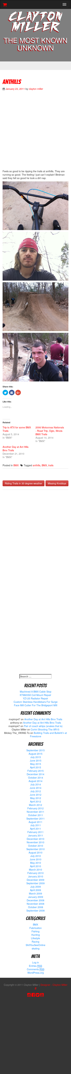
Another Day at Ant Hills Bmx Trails (43, 719)
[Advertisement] (35, 132)
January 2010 (35, 876)
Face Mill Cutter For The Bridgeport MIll (35, 705)
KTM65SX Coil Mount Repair (35, 695)
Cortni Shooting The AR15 (45, 729)
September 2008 (35, 910)
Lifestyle (35, 938)
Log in (35, 962)
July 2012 (35, 791)
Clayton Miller (35, 22)
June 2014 (35, 788)
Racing (35, 941)
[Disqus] (35, 537)
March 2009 (35, 893)
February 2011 (35, 832)
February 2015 (35, 770)
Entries (35, 966)
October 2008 (35, 907)
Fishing (35, 931)
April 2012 (35, 801)
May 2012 (35, 798)
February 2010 (35, 873)
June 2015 (35, 760)
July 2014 (35, 784)
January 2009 (35, 897)
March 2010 (35, 869)
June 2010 (35, 859)
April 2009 (35, 890)
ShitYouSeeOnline (35, 945)
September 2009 (35, 883)
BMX (16, 465)
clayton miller (36, 88)
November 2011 (35, 811)
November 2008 (35, 903)
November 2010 (35, 842)
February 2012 (35, 808)
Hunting (35, 934)
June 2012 (35, 794)
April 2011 (35, 828)
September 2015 (35, 750)
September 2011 (35, 818)
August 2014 (35, 781)
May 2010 (35, 862)
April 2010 (35, 866)
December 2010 (35, 839)
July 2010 (35, 856)
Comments (35, 969)
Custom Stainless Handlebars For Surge (36, 701)
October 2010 (35, 845)
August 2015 (35, 753)
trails (50, 465)
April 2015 (35, 767)
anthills (36, 465)
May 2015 (35, 764)
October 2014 (35, 777)
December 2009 (35, 879)
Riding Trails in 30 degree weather (23, 483)
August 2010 (35, 852)
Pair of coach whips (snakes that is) (43, 726)
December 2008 (35, 900)
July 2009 (35, 886)
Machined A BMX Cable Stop (35, 691)
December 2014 (35, 774)
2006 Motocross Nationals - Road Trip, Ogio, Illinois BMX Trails (50, 431)
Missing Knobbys (57, 483)
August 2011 (35, 822)
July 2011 (35, 825)
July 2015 (35, 757)
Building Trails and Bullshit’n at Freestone (48, 734)
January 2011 (35, 835)
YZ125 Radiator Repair (35, 698)
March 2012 (35, 805)
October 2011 (35, 815)
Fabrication (35, 928)
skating (35, 948)
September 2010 (35, 849)
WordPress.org (35, 972)
